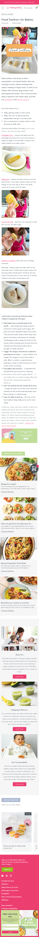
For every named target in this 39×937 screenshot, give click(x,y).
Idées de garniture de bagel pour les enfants (16, 524)
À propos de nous (8, 881)
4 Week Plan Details (10, 921)
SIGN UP (7, 869)
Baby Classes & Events (10, 887)
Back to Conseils (7, 14)
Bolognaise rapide (8, 484)
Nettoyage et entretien (10, 890)
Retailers (5, 884)
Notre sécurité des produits (12, 897)
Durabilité (5, 893)
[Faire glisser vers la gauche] (32, 811)
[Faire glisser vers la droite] (34, 811)
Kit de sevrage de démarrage (15, 846)
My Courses (28, 8)
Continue (10, 932)
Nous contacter (7, 905)
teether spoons (23, 99)
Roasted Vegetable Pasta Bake (13, 563)
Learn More (19, 677)
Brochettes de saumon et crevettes (15, 603)
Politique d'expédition (9, 908)
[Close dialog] (37, 911)
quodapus (9, 99)
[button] (3, 8)
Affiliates (5, 900)
